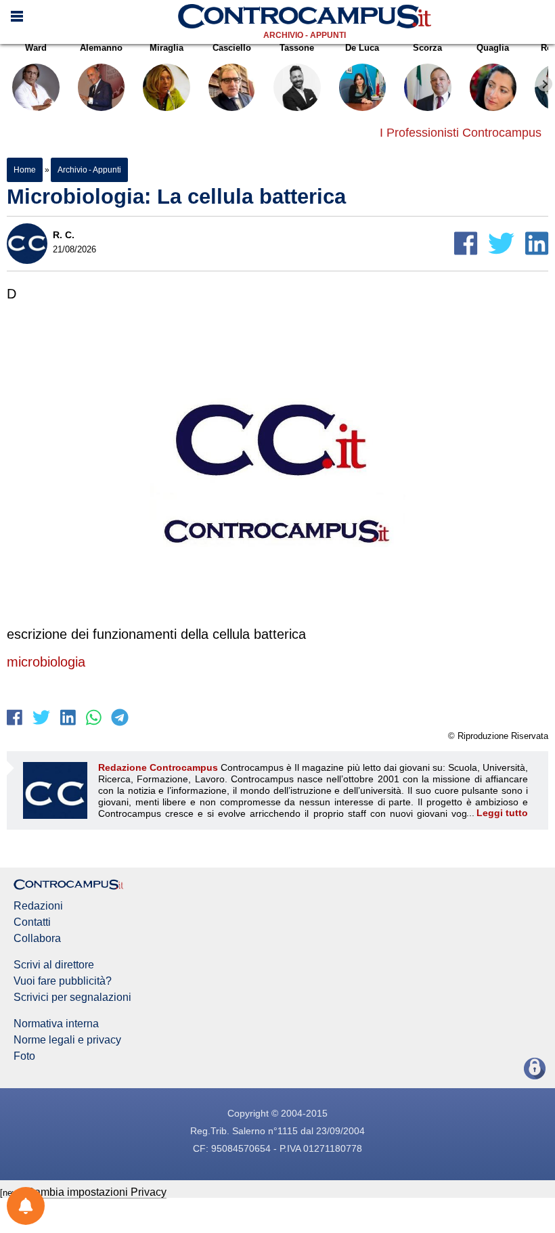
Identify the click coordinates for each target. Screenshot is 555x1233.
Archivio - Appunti (304, 35)
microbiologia (46, 661)
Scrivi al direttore (54, 965)
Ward (36, 48)
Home (25, 170)
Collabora (37, 938)
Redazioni (38, 906)
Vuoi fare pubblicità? (63, 981)
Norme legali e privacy (67, 1040)
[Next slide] (544, 83)
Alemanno (101, 48)
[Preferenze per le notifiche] (26, 1206)
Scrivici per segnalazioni (72, 997)
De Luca (362, 48)
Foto (24, 1056)
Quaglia (492, 48)
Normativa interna (56, 1023)
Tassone (297, 48)
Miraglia (166, 48)
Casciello (232, 48)
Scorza (427, 48)
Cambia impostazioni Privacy (96, 1192)
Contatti (32, 922)
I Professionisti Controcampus (460, 132)
